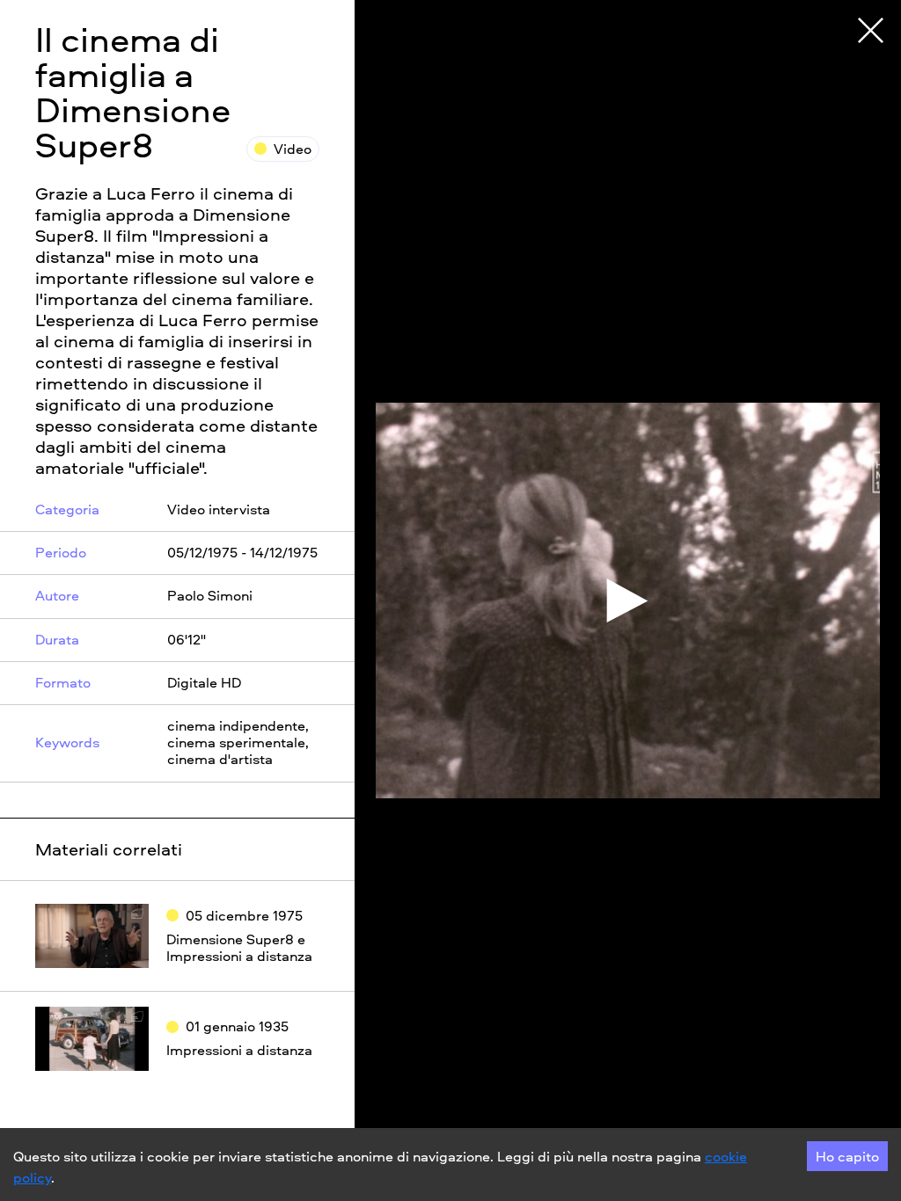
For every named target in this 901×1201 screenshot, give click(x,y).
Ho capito (847, 1156)
